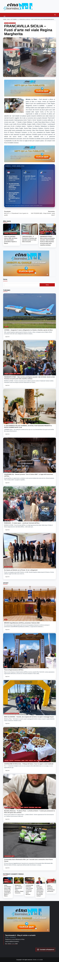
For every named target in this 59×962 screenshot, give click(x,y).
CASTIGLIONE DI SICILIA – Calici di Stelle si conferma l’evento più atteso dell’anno (29, 890)
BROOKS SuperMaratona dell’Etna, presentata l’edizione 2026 (22, 623)
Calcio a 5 (31, 760)
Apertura (47, 231)
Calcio (26, 760)
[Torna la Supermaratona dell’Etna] (29, 650)
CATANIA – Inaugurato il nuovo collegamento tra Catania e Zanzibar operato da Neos (28, 330)
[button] (4, 14)
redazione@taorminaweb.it (12, 941)
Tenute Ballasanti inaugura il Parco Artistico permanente (14, 177)
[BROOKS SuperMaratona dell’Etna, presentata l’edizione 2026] (29, 603)
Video (47, 760)
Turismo (42, 233)
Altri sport (11, 760)
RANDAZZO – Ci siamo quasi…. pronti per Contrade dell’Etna (21, 523)
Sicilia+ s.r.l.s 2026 (38, 959)
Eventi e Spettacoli (12, 233)
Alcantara (6, 23)
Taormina (6, 422)
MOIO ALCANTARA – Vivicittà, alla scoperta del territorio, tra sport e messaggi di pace (29, 717)
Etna (42, 176)
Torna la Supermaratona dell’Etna (13, 670)
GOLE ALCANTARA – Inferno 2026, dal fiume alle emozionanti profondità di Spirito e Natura (10, 240)
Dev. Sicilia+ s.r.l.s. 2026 (11, 943)
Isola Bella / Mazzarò (30, 176)
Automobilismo (17, 760)
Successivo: (43, 213)
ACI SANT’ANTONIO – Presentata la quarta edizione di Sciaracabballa (14, 185)
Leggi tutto (8, 337)
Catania (6, 566)
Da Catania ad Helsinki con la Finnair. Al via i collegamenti (20, 570)
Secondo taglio (12, 23)
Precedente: (16, 213)
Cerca (5, 279)
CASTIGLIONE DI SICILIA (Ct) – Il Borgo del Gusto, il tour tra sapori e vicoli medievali (28, 764)
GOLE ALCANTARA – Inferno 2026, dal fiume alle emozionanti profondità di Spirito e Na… (14, 196)
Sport (6, 619)
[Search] (55, 14)
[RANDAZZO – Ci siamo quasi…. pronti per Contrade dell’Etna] (29, 503)
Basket (23, 760)
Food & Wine (7, 519)
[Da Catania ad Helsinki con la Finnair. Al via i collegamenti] (29, 550)
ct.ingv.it (40, 205)
